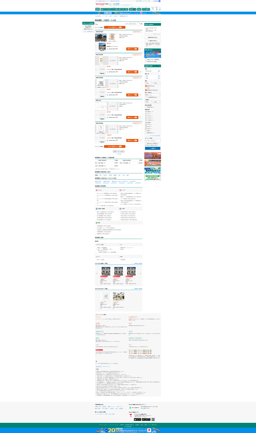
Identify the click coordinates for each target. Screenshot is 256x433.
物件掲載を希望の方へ (129, 424)
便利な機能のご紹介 (145, 408)
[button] (97, 269)
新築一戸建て (118, 9)
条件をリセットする (157, 33)
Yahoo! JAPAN (139, 1)
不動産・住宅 (98, 406)
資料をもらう (132, 49)
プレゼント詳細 (104, 353)
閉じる (121, 22)
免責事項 (137, 424)
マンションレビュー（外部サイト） (125, 392)
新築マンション (104, 9)
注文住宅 (131, 9)
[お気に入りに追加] (140, 48)
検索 (159, 1)
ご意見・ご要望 (143, 424)
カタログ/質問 (145, 9)
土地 (135, 9)
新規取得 (117, 3)
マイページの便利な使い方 (88, 31)
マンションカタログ (99, 414)
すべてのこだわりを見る (155, 135)
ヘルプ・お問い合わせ (152, 424)
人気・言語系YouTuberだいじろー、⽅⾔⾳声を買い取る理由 (107, 1)
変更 (159, 71)
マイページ (154, 44)
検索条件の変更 (148, 66)
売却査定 (139, 9)
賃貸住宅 (97, 9)
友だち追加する (135, 407)
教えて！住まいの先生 (110, 414)
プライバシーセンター (114, 424)
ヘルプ (143, 1)
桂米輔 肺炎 (156, 1)
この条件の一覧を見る (137, 263)
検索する (154, 148)
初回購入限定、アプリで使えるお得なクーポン (123, 5)
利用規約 (122, 424)
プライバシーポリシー (103, 424)
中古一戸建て (125, 9)
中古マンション (111, 9)
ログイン (111, 5)
